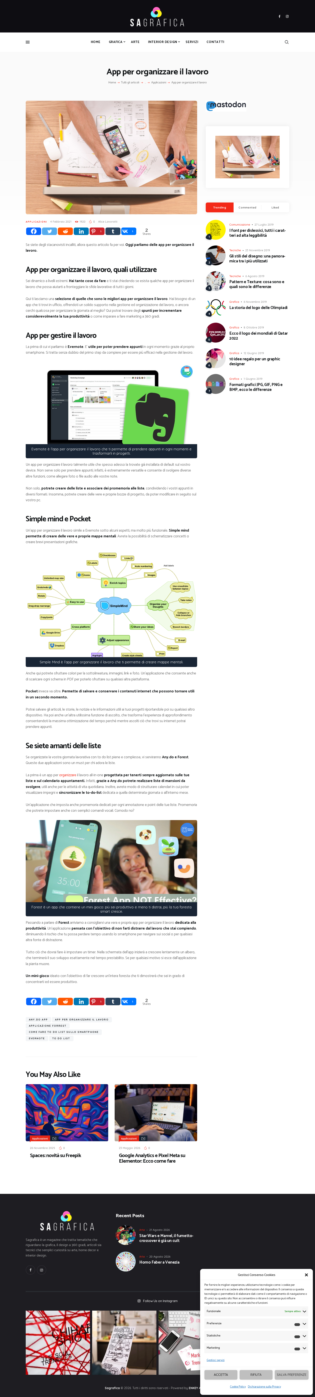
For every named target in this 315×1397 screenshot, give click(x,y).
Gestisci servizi (216, 1360)
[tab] (220, 207)
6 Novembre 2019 (255, 301)
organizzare (67, 775)
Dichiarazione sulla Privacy (264, 1386)
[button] (306, 1275)
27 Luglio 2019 (264, 224)
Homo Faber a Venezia (159, 1262)
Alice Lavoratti (107, 221)
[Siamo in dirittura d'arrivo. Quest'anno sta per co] (191, 1343)
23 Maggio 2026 (129, 1148)
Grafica (234, 301)
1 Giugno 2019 (253, 378)
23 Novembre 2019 (257, 250)
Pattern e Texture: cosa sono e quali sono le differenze (256, 285)
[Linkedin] (81, 231)
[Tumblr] (112, 231)
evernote (37, 1038)
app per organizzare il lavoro (82, 1019)
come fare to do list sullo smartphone (64, 1031)
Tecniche (235, 250)
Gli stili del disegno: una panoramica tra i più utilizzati (257, 259)
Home (112, 83)
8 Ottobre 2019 (254, 327)
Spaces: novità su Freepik (55, 1156)
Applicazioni (158, 83)
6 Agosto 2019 (254, 276)
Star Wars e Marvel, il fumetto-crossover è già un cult (166, 1238)
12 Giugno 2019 (254, 353)
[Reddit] (65, 231)
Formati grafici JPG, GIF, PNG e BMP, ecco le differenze (256, 387)
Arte (142, 1229)
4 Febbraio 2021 (60, 221)
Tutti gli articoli (130, 82)
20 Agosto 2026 (159, 1256)
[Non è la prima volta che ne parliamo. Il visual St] (124, 1343)
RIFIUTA (256, 1375)
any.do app (38, 1019)
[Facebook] (33, 231)
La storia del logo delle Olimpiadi (258, 308)
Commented (247, 207)
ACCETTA (221, 1375)
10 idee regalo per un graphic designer (254, 362)
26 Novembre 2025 (42, 1148)
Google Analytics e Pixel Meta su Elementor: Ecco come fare (152, 1158)
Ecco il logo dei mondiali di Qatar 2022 (258, 336)
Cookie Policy (238, 1386)
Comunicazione (239, 224)
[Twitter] (49, 231)
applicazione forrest (47, 1025)
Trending (219, 207)
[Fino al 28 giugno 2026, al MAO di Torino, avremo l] (58, 1343)
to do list (61, 1038)
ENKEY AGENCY (199, 1388)
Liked (275, 207)
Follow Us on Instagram (160, 1301)
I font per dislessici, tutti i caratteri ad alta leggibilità (257, 233)
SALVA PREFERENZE (291, 1375)
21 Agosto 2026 (159, 1229)
